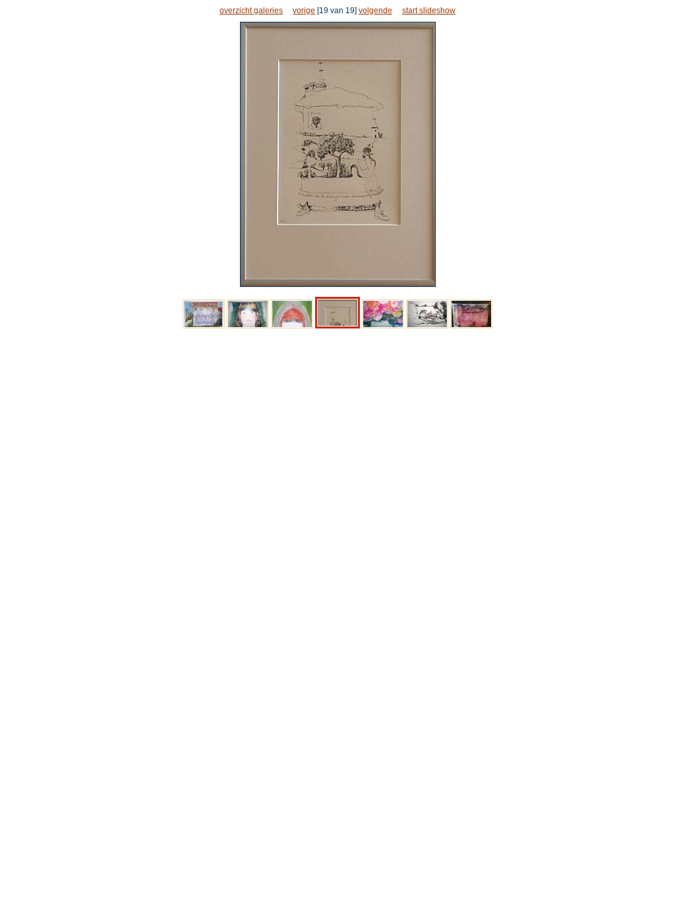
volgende (375, 10)
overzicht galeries (251, 10)
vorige (304, 10)
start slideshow (428, 10)
